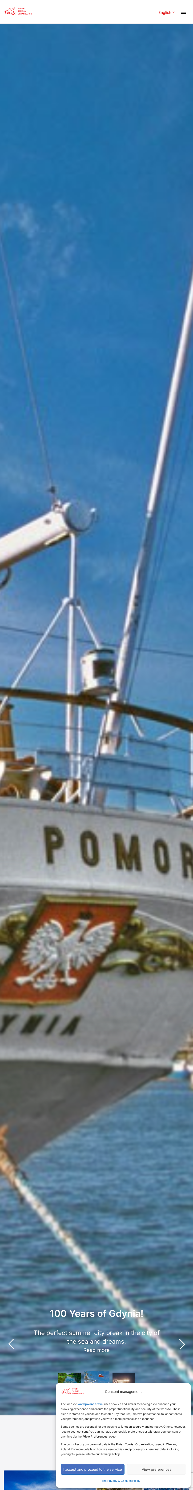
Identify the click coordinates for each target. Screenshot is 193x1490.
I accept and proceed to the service (92, 1469)
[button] (182, 1344)
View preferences (156, 1469)
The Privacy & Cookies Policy (121, 1480)
